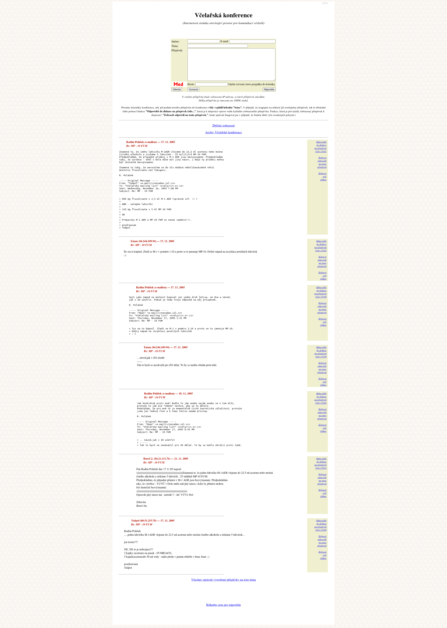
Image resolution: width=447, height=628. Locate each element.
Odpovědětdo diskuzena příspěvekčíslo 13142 (320, 245)
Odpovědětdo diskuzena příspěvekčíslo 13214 (320, 463)
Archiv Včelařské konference (223, 132)
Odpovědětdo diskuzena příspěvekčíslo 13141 (320, 146)
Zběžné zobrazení (223, 125)
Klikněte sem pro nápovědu (223, 605)
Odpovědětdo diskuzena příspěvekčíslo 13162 (320, 398)
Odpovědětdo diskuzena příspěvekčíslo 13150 (320, 352)
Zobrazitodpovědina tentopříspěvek (322, 162)
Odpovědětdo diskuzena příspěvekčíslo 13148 (320, 292)
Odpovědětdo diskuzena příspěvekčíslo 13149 (320, 525)
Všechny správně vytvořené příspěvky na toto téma (223, 579)
